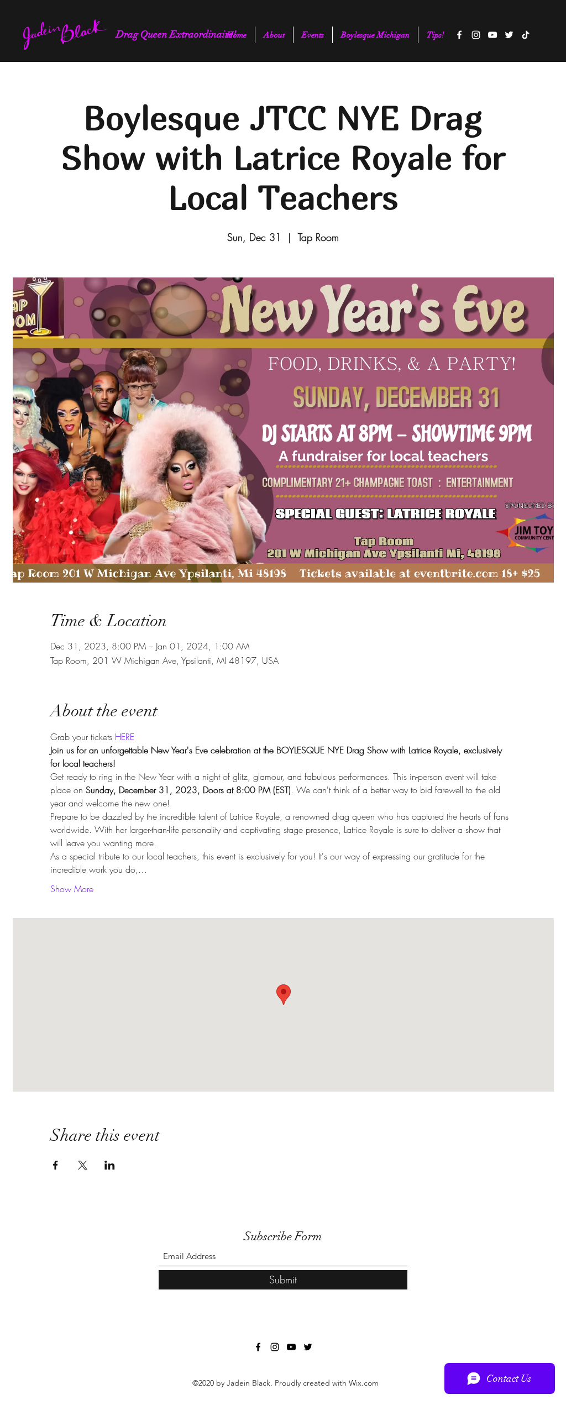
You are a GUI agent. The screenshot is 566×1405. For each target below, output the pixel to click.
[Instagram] (475, 34)
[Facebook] (459, 34)
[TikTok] (525, 34)
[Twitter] (509, 34)
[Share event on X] (82, 1165)
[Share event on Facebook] (55, 1165)
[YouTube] (492, 34)
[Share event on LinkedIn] (109, 1165)
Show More (71, 889)
